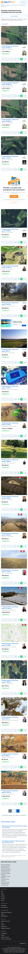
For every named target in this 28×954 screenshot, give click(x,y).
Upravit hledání (14, 16)
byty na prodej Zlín (5, 882)
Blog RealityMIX (4, 916)
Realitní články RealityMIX (6, 912)
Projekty (2, 895)
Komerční (3, 898)
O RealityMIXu (4, 933)
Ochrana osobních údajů (6, 939)
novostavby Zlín (4, 885)
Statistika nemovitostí (5, 921)
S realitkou (14, 196)
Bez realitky (14, 202)
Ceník (2, 923)
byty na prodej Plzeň (5, 864)
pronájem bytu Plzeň (5, 866)
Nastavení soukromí (5, 937)
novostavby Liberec (5, 872)
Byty (2, 891)
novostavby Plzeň (5, 867)
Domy (2, 893)
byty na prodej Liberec (6, 869)
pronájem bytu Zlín (5, 883)
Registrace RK (4, 926)
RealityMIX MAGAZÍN (5, 928)
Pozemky (3, 896)
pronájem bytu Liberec (6, 870)
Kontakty (3, 924)
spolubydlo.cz (4, 905)
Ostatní (2, 900)
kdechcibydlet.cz (4, 907)
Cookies (2, 935)
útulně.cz (3, 914)
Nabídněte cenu (5, 53)
